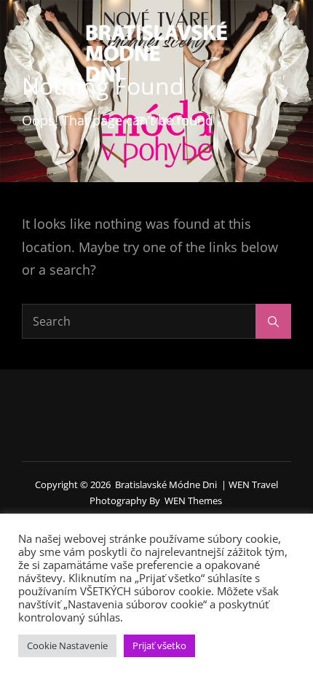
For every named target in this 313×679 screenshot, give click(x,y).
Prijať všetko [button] (159, 645)
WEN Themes (193, 500)
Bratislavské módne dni (166, 484)
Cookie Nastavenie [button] (67, 645)
